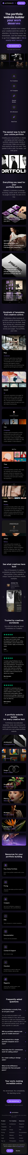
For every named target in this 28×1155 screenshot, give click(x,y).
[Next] (24, 597)
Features (3, 1124)
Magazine (21, 1124)
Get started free (14, 46)
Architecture (12, 1124)
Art (10, 1126)
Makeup (11, 1135)
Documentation (23, 1132)
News (20, 1135)
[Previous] (3, 597)
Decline (18, 1150)
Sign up (3, 1141)
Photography (12, 1141)
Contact (21, 1138)
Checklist (21, 1141)
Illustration (11, 1132)
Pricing (3, 1132)
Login (2, 1138)
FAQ (20, 1129)
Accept (10, 1150)
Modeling (11, 1138)
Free (2, 1135)
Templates (4, 1126)
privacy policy (20, 1146)
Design (11, 1129)
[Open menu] (15, 3)
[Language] (13, 3)
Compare (21, 1126)
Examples (3, 1129)
